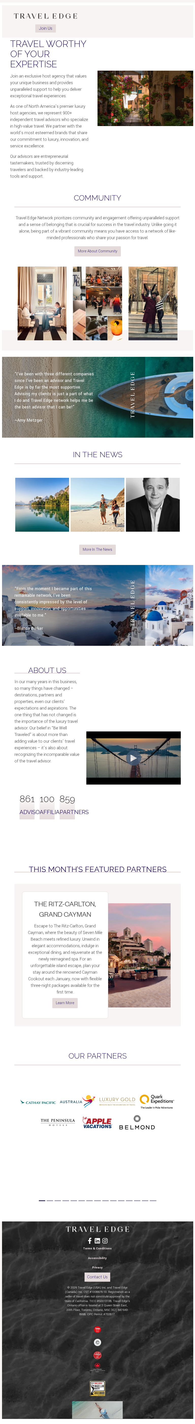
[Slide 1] (42, 1201)
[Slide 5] (74, 1201)
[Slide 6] (81, 1201)
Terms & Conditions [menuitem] (97, 1248)
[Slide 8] (97, 1201)
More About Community (97, 251)
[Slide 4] (65, 1201)
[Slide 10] (113, 1201)
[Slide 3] (58, 1201)
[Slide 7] (89, 1201)
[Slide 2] (50, 1201)
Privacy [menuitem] (97, 1267)
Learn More (65, 1003)
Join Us (45, 28)
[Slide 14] (145, 1201)
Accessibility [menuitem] (97, 1258)
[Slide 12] (129, 1201)
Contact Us (97, 1277)
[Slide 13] (137, 1201)
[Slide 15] (153, 1201)
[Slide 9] (105, 1201)
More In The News (97, 549)
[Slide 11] (121, 1201)
